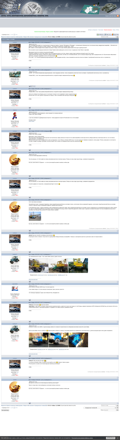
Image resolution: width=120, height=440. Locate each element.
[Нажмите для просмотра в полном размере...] (38, 272)
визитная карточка (33, 279)
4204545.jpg (61, 349)
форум (8, 16)
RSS (117, 29)
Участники (100, 29)
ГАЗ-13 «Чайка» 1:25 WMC (54, 36)
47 (50, 69)
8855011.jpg (51, 349)
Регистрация (41, 16)
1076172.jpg (40, 275)
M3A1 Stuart (31, 121)
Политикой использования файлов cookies (82, 438)
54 (50, 233)
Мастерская (30, 36)
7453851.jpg (60, 275)
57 (50, 302)
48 (50, 88)
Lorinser (15, 42)
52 (50, 178)
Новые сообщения (93, 29)
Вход (46, 16)
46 (50, 42)
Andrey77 (15, 254)
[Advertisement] (60, 23)
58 (50, 323)
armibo (14, 69)
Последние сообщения (17, 16)
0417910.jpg (50, 275)
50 (50, 131)
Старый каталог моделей (30, 16)
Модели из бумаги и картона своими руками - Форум (14, 36)
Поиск (114, 29)
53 (50, 199)
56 (50, 284)
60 (51, 379)
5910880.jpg (40, 349)
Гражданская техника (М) (41, 36)
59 (51, 358)
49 (50, 110)
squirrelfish (15, 284)
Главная (3, 16)
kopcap (15, 110)
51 (50, 152)
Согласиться (110, 437)
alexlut (14, 152)
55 (50, 254)
